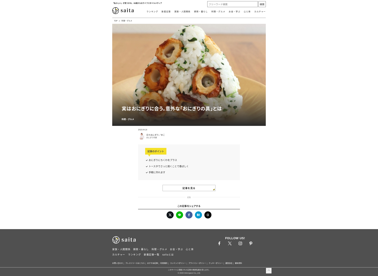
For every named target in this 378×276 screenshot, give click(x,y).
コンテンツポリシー (178, 263)
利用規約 (163, 263)
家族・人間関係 (182, 11)
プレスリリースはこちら (135, 263)
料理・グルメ (218, 11)
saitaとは (168, 254)
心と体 (247, 11)
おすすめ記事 (152, 263)
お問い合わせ (117, 263)
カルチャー (260, 11)
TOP (116, 20)
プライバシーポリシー (197, 263)
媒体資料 (238, 263)
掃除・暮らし (201, 11)
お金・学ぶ (234, 11)
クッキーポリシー (216, 263)
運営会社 (228, 263)
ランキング (152, 11)
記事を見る (189, 188)
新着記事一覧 (151, 254)
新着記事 (166, 11)
